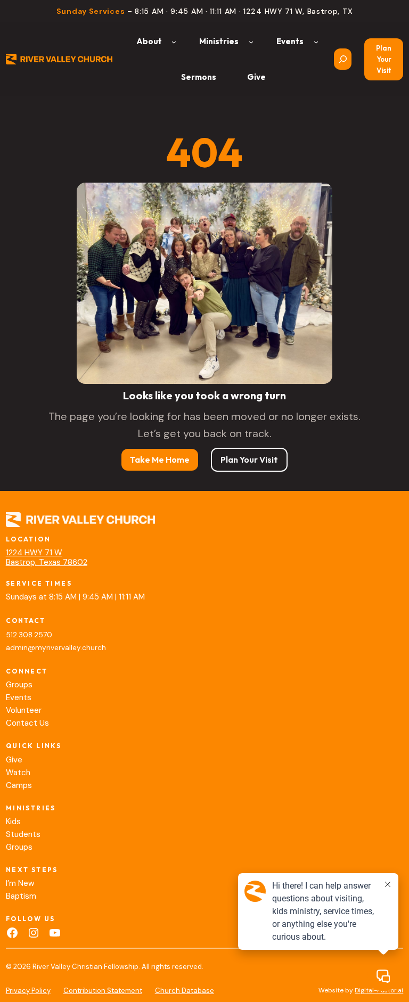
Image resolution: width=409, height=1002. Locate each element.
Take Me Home (160, 459)
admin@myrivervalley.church (56, 647)
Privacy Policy (28, 990)
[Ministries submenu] (251, 41)
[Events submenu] (316, 41)
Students (23, 834)
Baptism (21, 896)
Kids (13, 821)
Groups (19, 684)
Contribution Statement (102, 990)
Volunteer (24, 710)
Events (18, 697)
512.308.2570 (29, 634)
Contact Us (27, 723)
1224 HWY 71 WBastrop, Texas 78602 (46, 557)
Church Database (184, 990)
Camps (19, 785)
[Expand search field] (342, 59)
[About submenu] (173, 41)
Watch (18, 772)
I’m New (20, 883)
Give (14, 759)
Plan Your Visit (383, 59)
